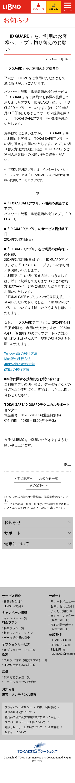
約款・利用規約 (46, 707)
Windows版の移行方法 (20, 353)
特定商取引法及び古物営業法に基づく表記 (30, 717)
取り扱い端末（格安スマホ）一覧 (26, 660)
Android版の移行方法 (19, 364)
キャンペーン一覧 (15, 618)
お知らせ (8, 689)
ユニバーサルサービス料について (25, 722)
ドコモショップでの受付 (20, 682)
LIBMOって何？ (14, 606)
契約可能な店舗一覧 (17, 677)
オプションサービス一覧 (20, 650)
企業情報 (53, 727)
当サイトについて (15, 732)
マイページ (38, 9)
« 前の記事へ (24, 478)
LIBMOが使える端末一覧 (20, 665)
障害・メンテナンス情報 (19, 694)
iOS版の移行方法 (16, 369)
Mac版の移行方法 (17, 359)
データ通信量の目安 (17, 637)
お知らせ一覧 (48, 478)
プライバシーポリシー (18, 707)
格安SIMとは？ (13, 601)
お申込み (53, 9)
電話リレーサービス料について (24, 727)
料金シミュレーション (18, 633)
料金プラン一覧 (14, 628)
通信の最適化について (18, 712)
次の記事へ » (39, 485)
